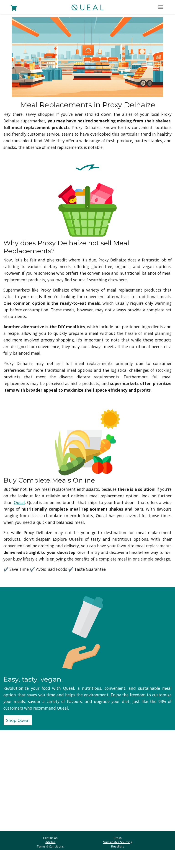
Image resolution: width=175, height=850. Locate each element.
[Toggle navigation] (160, 7)
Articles (50, 842)
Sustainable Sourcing (117, 842)
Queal (19, 502)
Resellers (117, 846)
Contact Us (50, 838)
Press (118, 838)
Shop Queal (17, 720)
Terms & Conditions (50, 846)
